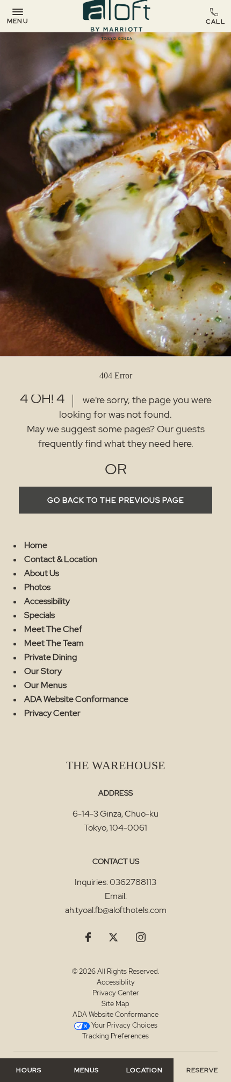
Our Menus (45, 685)
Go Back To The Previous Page (115, 500)
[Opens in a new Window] (88, 938)
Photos (37, 587)
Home (35, 545)
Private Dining (50, 657)
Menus (86, 1070)
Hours (28, 1070)
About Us (41, 573)
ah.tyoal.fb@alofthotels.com (116, 910)
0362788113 (216, 16)
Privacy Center (52, 713)
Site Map (115, 1003)
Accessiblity (116, 982)
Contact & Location (60, 559)
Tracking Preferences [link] (115, 1036)
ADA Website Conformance (76, 699)
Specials (39, 615)
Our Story (43, 671)
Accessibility (47, 601)
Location (144, 1070)
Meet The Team (54, 643)
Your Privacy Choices (123, 1025)
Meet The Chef (53, 629)
